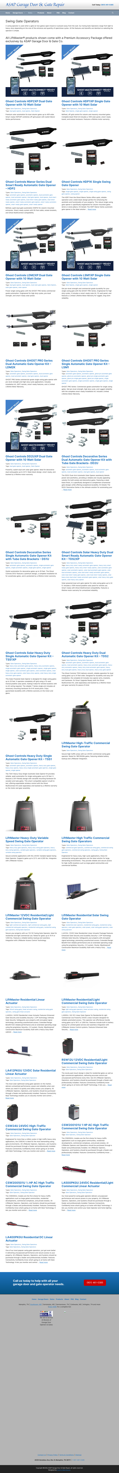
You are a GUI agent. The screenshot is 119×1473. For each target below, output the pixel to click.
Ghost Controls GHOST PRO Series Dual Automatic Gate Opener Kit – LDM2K (29, 364)
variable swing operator (14, 852)
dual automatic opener (19, 197)
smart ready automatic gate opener (28, 202)
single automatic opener (86, 381)
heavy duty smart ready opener (86, 568)
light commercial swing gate (37, 925)
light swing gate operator (74, 1009)
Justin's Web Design (63, 1470)
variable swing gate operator (46, 850)
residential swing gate (35, 927)
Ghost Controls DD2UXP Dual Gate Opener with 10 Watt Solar (29, 458)
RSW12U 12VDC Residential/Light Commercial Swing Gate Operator (84, 1061)
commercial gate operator (74, 848)
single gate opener (81, 111)
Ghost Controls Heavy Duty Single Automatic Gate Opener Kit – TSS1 (29, 757)
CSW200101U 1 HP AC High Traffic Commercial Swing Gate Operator (85, 1126)
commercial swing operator (81, 850)
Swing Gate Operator (23, 930)
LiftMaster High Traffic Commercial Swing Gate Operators (85, 839)
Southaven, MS (36, 1304)
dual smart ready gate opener (36, 200)
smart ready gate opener (19, 204)
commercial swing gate (92, 848)
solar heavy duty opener (75, 580)
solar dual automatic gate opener (95, 570)
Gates (30, 13)
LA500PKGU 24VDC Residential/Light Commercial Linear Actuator (87, 1184)
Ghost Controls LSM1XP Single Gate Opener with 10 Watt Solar (86, 276)
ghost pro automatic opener (76, 376)
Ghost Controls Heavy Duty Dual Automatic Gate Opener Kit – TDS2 (85, 654)
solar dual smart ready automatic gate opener (93, 572)
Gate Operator (70, 1135)
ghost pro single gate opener (77, 378)
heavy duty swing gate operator (39, 848)
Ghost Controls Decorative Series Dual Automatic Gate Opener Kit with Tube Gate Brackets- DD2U (87, 460)
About (49, 13)
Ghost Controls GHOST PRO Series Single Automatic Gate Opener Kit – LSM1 (86, 364)
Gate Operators (16, 108)
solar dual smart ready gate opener (74, 575)
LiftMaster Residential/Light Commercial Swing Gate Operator (84, 1001)
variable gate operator (27, 850)
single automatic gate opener (15, 668)
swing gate (95, 850)
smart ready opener (36, 204)
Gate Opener (35, 111)
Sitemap (78, 1455)
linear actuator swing (30, 1009)
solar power (86, 927)
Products (41, 13)
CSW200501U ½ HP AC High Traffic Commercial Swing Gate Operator (30, 1184)
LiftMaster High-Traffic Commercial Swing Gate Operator (86, 744)
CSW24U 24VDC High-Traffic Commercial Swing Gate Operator (28, 1127)
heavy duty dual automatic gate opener (91, 667)
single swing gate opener (97, 191)
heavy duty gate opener (103, 670)
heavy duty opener (12, 768)
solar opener (22, 287)
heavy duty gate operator (18, 848)
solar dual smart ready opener (97, 575)
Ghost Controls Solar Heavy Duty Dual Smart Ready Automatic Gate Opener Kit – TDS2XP (87, 556)
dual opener (26, 111)
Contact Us (42, 1455)
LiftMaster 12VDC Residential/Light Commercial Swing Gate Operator (30, 916)
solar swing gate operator (99, 927)
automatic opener (32, 195)
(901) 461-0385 (107, 5)
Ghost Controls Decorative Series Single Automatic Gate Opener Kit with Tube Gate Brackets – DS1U (29, 556)
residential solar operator (74, 925)
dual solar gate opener (38, 285)
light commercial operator (18, 925)
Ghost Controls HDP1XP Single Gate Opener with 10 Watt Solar (86, 103)
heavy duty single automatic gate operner (33, 768)
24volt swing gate (16, 1009)
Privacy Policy (53, 1455)
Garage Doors (18, 13)
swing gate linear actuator (21, 1012)
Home (8, 13)
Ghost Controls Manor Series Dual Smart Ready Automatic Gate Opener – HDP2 (31, 185)
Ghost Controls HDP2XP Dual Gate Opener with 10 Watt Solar (29, 103)
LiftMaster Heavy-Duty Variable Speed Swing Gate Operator (27, 839)
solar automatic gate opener (25, 671)
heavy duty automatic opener (44, 666)
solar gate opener (11, 287)
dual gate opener (15, 111)
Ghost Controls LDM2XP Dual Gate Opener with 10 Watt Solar (29, 276)
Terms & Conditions (66, 1455)
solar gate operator (74, 927)
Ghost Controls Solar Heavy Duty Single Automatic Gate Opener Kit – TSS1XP (30, 656)
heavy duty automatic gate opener (21, 666)
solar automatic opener (75, 570)
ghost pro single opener (95, 378)
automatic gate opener (17, 195)
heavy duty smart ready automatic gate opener (82, 565)
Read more (92, 209)
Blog (64, 13)
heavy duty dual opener (86, 670)
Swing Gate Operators (29, 108)
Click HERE (53, 1307)
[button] (113, 13)
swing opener (75, 194)
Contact (71, 13)
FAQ (58, 13)
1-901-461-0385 (78, 1460)
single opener (93, 111)
